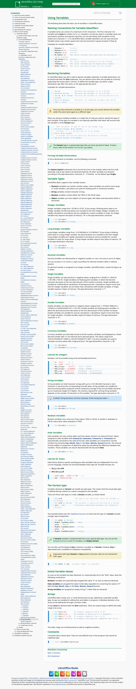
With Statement (25, 598)
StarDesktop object (27, 532)
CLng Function (25, 131)
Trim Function (25, 569)
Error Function (25, 241)
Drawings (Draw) (19, 23)
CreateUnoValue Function (29, 160)
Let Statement (25, 383)
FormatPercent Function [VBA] (28, 281)
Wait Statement (25, 586)
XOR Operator (25, 602)
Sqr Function (25, 528)
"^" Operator (25, 615)
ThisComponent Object (28, 555)
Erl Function (24, 235)
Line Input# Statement (28, 385)
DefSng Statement (26, 204)
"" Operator (24, 613)
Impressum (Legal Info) (20, 678)
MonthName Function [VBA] (28, 407)
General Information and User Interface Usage (27, 37)
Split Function (25, 526)
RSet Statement (25, 499)
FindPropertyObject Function (27, 261)
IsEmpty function (60, 541)
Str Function (24, 542)
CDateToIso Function (27, 111)
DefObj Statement (26, 202)
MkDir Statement (26, 400)
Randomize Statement (28, 474)
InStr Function (25, 332)
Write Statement (26, 600)
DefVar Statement (26, 208)
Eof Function (25, 228)
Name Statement (26, 412)
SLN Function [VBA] (27, 520)
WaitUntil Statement (27, 588)
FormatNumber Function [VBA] (28, 277)
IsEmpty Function (26, 354)
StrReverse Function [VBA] (29, 544)
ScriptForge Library (27, 625)
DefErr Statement (26, 197)
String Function (25, 546)
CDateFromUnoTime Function (27, 99)
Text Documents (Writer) (22, 15)
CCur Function (25, 88)
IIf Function (24, 326)
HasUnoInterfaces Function (29, 321)
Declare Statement (26, 187)
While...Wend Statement (28, 596)
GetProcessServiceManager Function (29, 300)
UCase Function (26, 582)
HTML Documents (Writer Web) (24, 17)
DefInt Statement (26, 198)
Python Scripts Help (22, 629)
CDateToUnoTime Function (29, 101)
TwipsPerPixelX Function (28, 571)
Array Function (25, 65)
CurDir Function (26, 165)
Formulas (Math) (19, 27)
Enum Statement (26, 224)
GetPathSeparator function (29, 303)
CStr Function (25, 164)
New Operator (25, 414)
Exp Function (25, 247)
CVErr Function (25, 169)
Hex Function (25, 323)
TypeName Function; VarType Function (27, 577)
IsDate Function (26, 352)
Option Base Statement (28, 437)
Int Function (24, 342)
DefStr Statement (26, 206)
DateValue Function (27, 181)
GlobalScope (25, 72)
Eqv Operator (25, 231)
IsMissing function (26, 357)
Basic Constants (54, 653)
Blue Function (25, 76)
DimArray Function (27, 212)
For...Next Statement (27, 266)
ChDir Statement (26, 119)
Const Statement (26, 138)
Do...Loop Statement (27, 218)
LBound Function (26, 371)
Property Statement (27, 462)
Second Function (26, 503)
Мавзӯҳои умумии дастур (23, 635)
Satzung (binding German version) (82, 678)
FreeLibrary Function (27, 288)
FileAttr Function (26, 249)
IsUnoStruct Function (27, 365)
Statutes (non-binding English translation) (54, 678)
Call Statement (25, 78)
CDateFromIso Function (28, 109)
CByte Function (25, 86)
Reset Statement (26, 483)
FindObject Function (27, 259)
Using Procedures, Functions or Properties (28, 44)
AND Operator (25, 63)
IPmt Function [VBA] (27, 344)
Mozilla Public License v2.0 (68, 680)
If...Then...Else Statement (28, 328)
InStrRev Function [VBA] (28, 334)
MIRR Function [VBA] (27, 398)
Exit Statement (25, 245)
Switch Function (26, 549)
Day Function (25, 183)
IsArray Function (26, 350)
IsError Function (26, 356)
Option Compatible (27, 136)
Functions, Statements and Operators (28, 52)
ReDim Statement (26, 476)
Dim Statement (25, 214)
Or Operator (24, 452)
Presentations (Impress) (22, 21)
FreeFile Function (26, 286)
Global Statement (26, 311)
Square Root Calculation (28, 530)
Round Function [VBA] (28, 497)
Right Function (25, 491)
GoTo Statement (26, 317)
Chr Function (25, 125)
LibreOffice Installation (21, 633)
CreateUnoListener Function (29, 150)
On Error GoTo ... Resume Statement (29, 428)
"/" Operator (24, 611)
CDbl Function (25, 115)
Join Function (25, 367)
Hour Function (25, 324)
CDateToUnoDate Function (29, 107)
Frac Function (25, 284)
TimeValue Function (27, 563)
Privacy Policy (33, 678)
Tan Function (25, 553)
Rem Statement (25, 480)
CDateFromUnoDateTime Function (29, 91)
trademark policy (60, 684)
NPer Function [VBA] (27, 419)
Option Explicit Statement (29, 443)
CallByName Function (27, 80)
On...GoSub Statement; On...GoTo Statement (28, 432)
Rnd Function (25, 495)
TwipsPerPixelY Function (28, 573)
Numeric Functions (27, 423)
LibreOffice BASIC (22, 34)
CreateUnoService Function (29, 152)
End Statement (25, 222)
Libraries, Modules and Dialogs (28, 47)
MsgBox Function (26, 410)
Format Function (26, 270)
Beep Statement (26, 74)
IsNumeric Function (27, 361)
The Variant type (80, 147)
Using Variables (26, 619)
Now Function (25, 418)
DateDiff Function (26, 175)
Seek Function (25, 505)
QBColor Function (26, 470)
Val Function (24, 584)
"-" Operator (24, 606)
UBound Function (26, 580)
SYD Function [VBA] (27, 551)
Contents (15, 13)
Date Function (25, 171)
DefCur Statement (26, 191)
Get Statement (25, 309)
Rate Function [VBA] (27, 472)
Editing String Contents (28, 617)
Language (36, 6)
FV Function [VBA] (26, 292)
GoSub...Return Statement (29, 315)
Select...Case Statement (28, 82)
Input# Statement (26, 340)
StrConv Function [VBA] (28, 540)
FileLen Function (26, 257)
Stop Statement (25, 536)
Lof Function (25, 388)
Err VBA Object (25, 239)
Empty (87, 538)
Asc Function (25, 67)
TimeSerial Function (27, 561)
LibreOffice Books (68, 668)
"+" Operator (25, 610)
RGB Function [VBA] (27, 489)
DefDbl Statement (26, 195)
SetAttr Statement (26, 511)
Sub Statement (25, 547)
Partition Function (26, 454)
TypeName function (78, 514)
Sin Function (24, 518)
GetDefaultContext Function (29, 295)
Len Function (25, 381)
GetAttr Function (26, 293)
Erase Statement (26, 233)
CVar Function (25, 167)
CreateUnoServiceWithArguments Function (29, 155)
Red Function (25, 478)
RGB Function (25, 487)
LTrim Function (25, 377)
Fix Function (24, 264)
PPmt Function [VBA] (27, 458)
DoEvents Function (27, 220)
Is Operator (24, 348)
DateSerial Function (27, 179)
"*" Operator (25, 608)
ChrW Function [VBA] (27, 127)
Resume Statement (27, 485)
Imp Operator (25, 330)
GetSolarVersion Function (29, 305)
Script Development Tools (24, 631)
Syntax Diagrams (24, 49)
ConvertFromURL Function (29, 140)
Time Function (25, 565)
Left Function (25, 379)
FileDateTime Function (28, 253)
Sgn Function (25, 515)
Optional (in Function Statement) (27, 450)
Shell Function (25, 516)
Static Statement (26, 534)
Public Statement (26, 464)
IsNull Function (25, 359)
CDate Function (25, 113)
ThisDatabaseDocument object (28, 558)
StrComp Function (26, 538)
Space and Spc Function (28, 522)
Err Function (24, 237)
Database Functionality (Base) (23, 25)
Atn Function (25, 70)
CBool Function (25, 84)
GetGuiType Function (27, 297)
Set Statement (25, 513)
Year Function (25, 604)
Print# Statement (26, 460)
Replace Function (26, 482)
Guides (21, 627)
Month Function (26, 404)
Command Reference (25, 39)
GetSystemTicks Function (29, 307)
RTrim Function (25, 501)
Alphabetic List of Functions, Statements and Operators (27, 57)
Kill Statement (25, 369)
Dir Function (24, 216)
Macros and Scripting (21, 32)
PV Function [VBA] (26, 468)
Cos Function (25, 144)
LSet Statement (25, 375)
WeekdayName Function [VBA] (28, 593)
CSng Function (25, 162)
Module (24, 6)
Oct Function (25, 425)
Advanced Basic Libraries (28, 623)
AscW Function (25, 69)
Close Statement (26, 133)
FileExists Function (26, 255)
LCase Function (25, 373)
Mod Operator (25, 402)
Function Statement (27, 290)
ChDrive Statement (27, 121)
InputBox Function (26, 338)
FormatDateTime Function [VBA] (29, 273)
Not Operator (25, 416)
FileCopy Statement (27, 251)
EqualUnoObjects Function (29, 229)
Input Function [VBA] (27, 336)
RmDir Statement (26, 493)
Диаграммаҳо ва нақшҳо (22, 29)
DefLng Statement (26, 200)
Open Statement (26, 435)
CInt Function (25, 129)
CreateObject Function (28, 146)
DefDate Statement (27, 193)
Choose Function (26, 123)
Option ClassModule (27, 439)
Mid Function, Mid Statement (26, 393)
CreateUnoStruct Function (29, 158)
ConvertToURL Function (28, 142)
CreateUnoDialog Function (29, 148)
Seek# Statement (26, 507)
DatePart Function (26, 177)
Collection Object (26, 134)
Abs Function (25, 61)
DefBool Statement (27, 189)
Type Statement (26, 575)
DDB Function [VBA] (27, 185)
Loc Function (25, 387)
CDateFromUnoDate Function (27, 104)
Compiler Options (24, 41)
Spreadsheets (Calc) (20, 19)
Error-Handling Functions (29, 243)
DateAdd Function (26, 173)
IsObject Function (26, 363)
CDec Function (25, 117)
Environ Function (26, 226)
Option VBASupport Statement (27, 446)
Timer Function (25, 567)
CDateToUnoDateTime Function (28, 95)
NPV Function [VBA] (27, 421)
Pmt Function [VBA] (27, 456)
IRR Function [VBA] (27, 346)
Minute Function (26, 396)
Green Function (25, 319)
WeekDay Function (27, 590)
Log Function (25, 390)
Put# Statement (26, 466)
